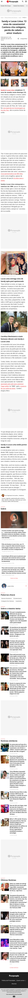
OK (14, 996)
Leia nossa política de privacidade (14, 994)
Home (2, 17)
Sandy (20, 17)
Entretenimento (17, 598)
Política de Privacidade (8, 980)
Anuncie (14, 984)
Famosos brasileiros (6, 598)
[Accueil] (12, 1)
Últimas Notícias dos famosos (11, 17)
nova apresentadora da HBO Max (12, 174)
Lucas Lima (10, 90)
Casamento (18, 601)
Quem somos (21, 980)
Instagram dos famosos (7, 601)
